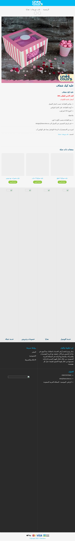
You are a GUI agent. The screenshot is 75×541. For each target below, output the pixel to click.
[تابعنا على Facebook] (24, 526)
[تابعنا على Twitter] (17, 526)
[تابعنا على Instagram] (20, 526)
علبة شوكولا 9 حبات (37, 178)
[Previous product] (35, 13)
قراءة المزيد (62, 182)
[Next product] (39, 13)
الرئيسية (46, 9)
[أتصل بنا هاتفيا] (14, 526)
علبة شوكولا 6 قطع (62, 178)
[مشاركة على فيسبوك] (70, 138)
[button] (72, 3)
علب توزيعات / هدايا (33, 9)
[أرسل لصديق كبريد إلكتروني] (65, 138)
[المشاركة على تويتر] (67, 138)
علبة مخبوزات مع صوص (13, 178)
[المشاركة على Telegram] (63, 138)
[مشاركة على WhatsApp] (72, 138)
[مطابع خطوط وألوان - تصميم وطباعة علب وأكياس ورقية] (38, 3)
